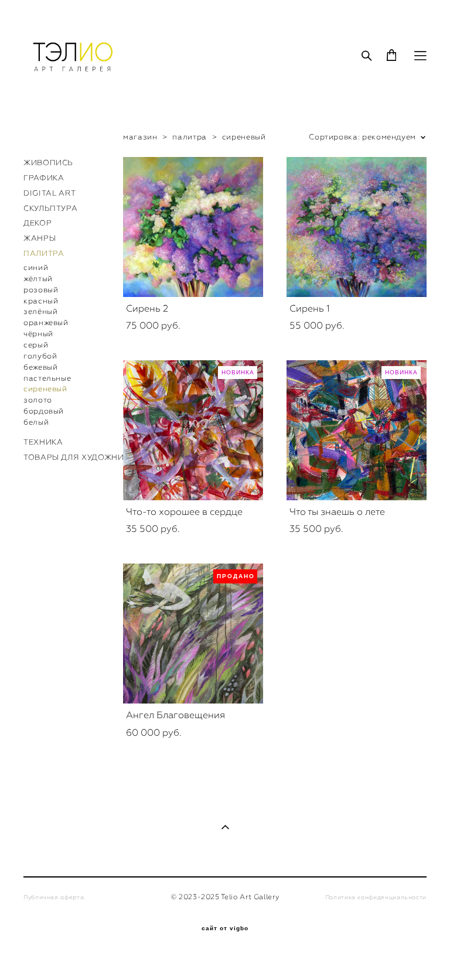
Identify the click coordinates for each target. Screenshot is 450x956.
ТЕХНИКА (43, 442)
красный (40, 300)
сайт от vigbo (225, 928)
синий (35, 267)
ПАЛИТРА (43, 253)
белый (36, 422)
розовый (40, 289)
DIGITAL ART (49, 193)
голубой (40, 355)
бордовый (43, 411)
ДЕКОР (37, 222)
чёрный (38, 333)
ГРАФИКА (43, 177)
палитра (189, 136)
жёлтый (38, 278)
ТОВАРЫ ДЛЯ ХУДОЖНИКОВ (82, 457)
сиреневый (45, 388)
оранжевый (46, 322)
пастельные (47, 378)
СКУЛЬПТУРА (50, 208)
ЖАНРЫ (39, 238)
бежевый (40, 367)
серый (35, 344)
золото (37, 399)
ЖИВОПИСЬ (48, 162)
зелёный (40, 311)
